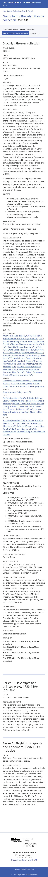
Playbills (6, 383)
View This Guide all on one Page (15, 33)
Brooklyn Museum (36, 341)
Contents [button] (33, 33)
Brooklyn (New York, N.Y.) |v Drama (18, 420)
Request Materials (27, 29)
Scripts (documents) (18, 386)
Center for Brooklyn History (18, 2)
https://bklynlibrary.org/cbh (23, 860)
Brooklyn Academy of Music (15, 341)
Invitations (36, 380)
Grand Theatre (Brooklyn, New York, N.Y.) (25, 352)
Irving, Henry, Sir (24, 392)
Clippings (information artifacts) (17, 380)
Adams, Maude (9, 392)
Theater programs (36, 386)
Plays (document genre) (21, 383)
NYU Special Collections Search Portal (18, 11)
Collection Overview (10, 29)
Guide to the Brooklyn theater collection (23, 18)
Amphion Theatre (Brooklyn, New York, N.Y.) (22, 336)
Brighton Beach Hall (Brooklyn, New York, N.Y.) (23, 338)
